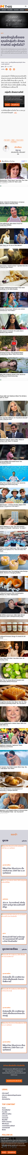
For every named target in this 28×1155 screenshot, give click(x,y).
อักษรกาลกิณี (20, 140)
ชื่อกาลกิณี (7, 140)
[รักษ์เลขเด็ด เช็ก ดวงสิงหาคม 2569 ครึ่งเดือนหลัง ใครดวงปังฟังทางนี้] (14, 962)
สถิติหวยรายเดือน (6, 1114)
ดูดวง (2, 33)
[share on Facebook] (7, 69)
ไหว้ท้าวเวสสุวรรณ (7, 1122)
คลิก (15, 113)
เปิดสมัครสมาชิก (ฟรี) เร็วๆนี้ (14, 1081)
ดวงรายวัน (5, 1116)
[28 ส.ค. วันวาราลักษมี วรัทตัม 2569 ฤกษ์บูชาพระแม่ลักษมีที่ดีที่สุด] (14, 888)
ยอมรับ (4, 1152)
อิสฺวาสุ (18, 150)
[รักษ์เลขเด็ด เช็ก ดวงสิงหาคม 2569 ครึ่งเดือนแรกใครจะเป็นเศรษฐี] (14, 997)
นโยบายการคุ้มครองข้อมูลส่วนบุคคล (11, 1095)
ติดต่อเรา (4, 1097)
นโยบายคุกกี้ (5, 1093)
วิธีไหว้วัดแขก (5, 1124)
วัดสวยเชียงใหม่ (6, 1110)
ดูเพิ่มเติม (24, 841)
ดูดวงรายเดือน (6, 865)
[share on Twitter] (10, 69)
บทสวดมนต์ (5, 1118)
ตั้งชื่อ (13, 140)
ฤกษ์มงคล (5, 899)
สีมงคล (4, 1130)
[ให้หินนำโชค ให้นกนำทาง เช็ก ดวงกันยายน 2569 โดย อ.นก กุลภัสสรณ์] (14, 854)
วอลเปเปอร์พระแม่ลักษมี (8, 1126)
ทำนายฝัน (9, 10)
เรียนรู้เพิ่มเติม (11, 1152)
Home (2, 62)
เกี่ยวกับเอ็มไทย (6, 1099)
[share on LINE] (14, 69)
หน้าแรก (4, 10)
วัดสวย (4, 1108)
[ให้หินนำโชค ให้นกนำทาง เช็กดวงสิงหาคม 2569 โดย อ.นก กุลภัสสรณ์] (14, 1031)
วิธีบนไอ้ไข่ (4, 1120)
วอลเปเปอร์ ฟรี (6, 1128)
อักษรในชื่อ (13, 142)
